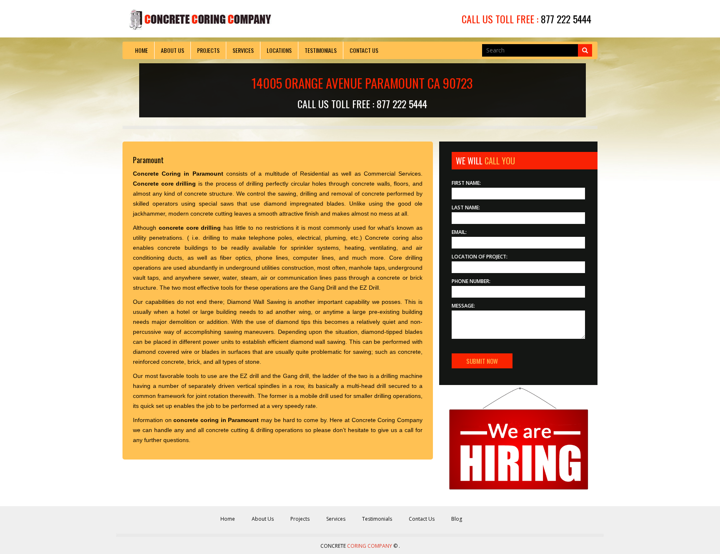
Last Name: (466, 207)
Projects (208, 50)
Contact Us (364, 50)
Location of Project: (480, 256)
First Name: (466, 182)
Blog (456, 518)
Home (141, 50)
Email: (459, 232)
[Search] (585, 50)
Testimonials (321, 50)
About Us (172, 50)
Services (243, 50)
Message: (463, 305)
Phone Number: (471, 281)
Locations (279, 50)
